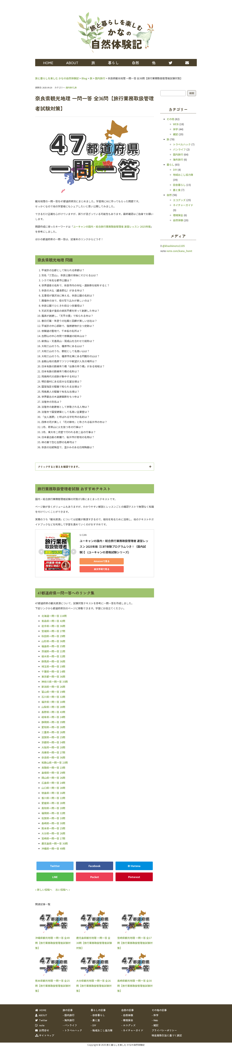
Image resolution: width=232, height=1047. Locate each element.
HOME (48, 62)
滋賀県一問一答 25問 (53, 737)
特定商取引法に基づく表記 (167, 1035)
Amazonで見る (102, 561)
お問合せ (43, 1030)
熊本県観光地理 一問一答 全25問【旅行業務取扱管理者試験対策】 (53, 986)
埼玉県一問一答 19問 (53, 666)
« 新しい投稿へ (43, 889)
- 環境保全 (127, 1020)
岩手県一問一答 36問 (53, 626)
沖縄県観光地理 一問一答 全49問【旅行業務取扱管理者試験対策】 (53, 943)
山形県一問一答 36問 (53, 641)
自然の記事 (127, 1010)
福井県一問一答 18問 (53, 702)
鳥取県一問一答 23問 (53, 767)
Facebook (95, 866)
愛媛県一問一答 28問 (53, 803)
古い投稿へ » (62, 889)
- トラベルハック (72, 1030)
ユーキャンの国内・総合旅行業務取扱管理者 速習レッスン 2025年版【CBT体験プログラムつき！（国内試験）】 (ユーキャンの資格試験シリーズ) (114, 546)
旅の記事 (68, 1010)
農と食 (177, 190)
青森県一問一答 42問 (53, 621)
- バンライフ (70, 1025)
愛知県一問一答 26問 (53, 727)
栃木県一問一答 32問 (53, 656)
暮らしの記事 (98, 1010)
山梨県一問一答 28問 (53, 707)
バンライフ (179, 149)
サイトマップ (46, 1035)
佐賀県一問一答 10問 (53, 818)
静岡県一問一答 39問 (53, 722)
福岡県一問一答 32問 (53, 813)
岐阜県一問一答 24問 (53, 717)
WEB (176, 124)
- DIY (93, 1025)
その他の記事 (159, 1010)
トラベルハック (182, 144)
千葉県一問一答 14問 (53, 671)
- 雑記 (155, 1025)
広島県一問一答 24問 (53, 783)
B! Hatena (134, 866)
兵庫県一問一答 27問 (53, 752)
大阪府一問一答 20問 (53, 747)
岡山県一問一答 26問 (53, 778)
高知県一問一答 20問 (53, 808)
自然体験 (178, 220)
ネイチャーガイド (183, 205)
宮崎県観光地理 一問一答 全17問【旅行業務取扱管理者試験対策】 (135, 943)
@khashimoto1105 (173, 246)
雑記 (175, 134)
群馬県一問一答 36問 (53, 661)
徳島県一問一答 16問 (53, 793)
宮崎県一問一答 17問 (53, 838)
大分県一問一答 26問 (53, 833)
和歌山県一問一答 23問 (55, 762)
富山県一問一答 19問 (53, 692)
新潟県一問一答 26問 (53, 687)
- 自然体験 (127, 1015)
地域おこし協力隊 (183, 175)
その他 (170, 119)
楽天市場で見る (101, 569)
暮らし (170, 164)
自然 (169, 195)
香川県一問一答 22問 (53, 798)
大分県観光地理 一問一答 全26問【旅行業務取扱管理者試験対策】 (94, 986)
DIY (175, 169)
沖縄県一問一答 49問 (53, 848)
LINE (55, 877)
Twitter (55, 866)
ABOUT (72, 62)
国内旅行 (70, 87)
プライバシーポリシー (164, 1030)
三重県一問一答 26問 (53, 732)
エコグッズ (179, 200)
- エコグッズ (128, 1025)
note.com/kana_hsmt (179, 251)
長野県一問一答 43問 (53, 712)
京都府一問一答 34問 (53, 742)
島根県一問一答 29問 (53, 773)
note (40, 1025)
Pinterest (134, 877)
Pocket (94, 877)
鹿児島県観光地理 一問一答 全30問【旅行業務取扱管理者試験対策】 (94, 943)
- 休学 (155, 1015)
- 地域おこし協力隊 (102, 1030)
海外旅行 (178, 159)
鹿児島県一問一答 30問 (55, 843)
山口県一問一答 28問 (53, 788)
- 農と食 (95, 1020)
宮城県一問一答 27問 (53, 631)
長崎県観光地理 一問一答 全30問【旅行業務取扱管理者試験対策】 (135, 986)
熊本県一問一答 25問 (53, 828)
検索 (191, 93)
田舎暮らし (179, 185)
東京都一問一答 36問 (53, 676)
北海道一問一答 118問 (54, 616)
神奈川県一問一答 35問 (55, 681)
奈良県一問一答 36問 (53, 757)
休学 (175, 129)
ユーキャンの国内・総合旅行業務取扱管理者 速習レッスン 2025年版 (112, 226)
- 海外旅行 (68, 1020)
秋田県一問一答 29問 (53, 636)
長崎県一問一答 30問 (53, 823)
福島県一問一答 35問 (53, 646)
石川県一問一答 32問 (53, 697)
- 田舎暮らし (98, 1015)
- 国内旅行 (68, 1015)
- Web (155, 1020)
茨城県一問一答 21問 (53, 651)
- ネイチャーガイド (132, 1030)
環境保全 (178, 215)
